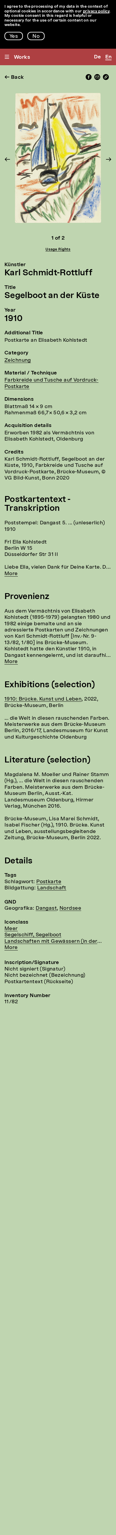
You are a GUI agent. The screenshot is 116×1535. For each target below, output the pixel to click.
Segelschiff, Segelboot (32, 934)
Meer (11, 928)
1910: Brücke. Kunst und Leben (42, 699)
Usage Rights (58, 249)
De (97, 57)
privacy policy (96, 11)
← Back (14, 77)
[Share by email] (97, 78)
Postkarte (48, 881)
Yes (14, 36)
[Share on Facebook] (89, 78)
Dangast (46, 908)
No (36, 36)
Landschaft (51, 888)
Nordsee (70, 908)
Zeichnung (17, 360)
